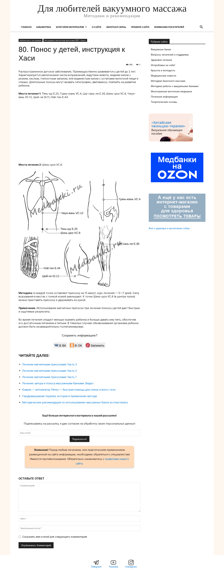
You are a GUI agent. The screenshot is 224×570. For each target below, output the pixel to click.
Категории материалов (70, 27)
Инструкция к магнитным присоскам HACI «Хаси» (65, 40)
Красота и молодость (163, 70)
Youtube (113, 566)
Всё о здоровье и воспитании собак (169, 228)
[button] (201, 27)
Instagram (131, 566)
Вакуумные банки (161, 49)
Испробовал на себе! (163, 65)
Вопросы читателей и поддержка (170, 54)
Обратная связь (116, 27)
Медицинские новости (163, 75)
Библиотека (43, 27)
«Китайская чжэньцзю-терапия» (168, 123)
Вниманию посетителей (169, 27)
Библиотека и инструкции (30, 40)
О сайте (96, 27)
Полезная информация (164, 96)
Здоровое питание (161, 59)
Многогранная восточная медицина (171, 91)
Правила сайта (140, 27)
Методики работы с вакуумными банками (174, 86)
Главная (26, 27)
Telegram (96, 566)
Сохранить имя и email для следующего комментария (54, 536)
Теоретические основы (164, 101)
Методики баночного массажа (168, 80)
